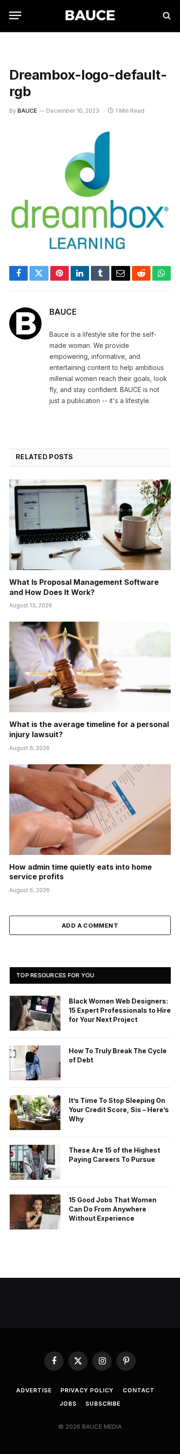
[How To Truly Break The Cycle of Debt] (35, 1062)
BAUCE (27, 110)
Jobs (68, 1403)
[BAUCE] (90, 15)
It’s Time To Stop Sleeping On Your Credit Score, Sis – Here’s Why (119, 1109)
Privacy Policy (87, 1390)
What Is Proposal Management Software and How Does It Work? (84, 587)
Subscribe (102, 1403)
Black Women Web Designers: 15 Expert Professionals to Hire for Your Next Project (120, 1010)
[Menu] (15, 15)
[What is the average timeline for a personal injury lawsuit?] (90, 667)
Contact (139, 1390)
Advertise (34, 1390)
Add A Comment (90, 925)
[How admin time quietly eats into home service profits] (90, 809)
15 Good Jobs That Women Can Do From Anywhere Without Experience (112, 1209)
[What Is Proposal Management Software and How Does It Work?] (90, 524)
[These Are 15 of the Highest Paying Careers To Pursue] (35, 1162)
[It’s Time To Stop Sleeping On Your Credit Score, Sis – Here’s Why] (35, 1112)
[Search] (166, 15)
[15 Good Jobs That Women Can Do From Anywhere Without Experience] (35, 1211)
